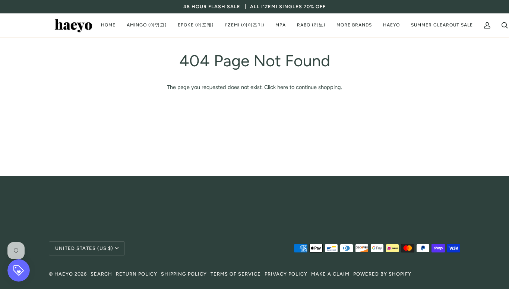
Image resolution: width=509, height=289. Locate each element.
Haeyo (63, 274)
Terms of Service (236, 274)
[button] (146, 25)
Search (101, 274)
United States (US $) (84, 248)
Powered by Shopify (382, 274)
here (282, 87)
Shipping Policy (184, 274)
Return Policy (136, 274)
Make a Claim (330, 274)
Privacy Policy (286, 274)
